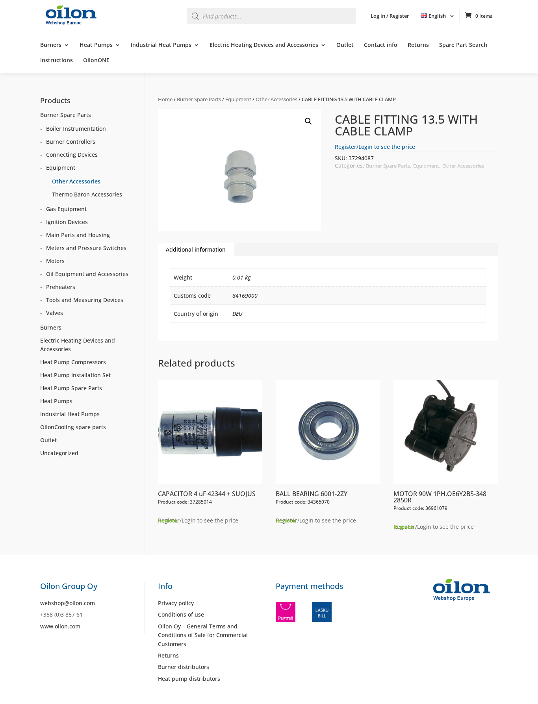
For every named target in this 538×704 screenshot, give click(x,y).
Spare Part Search (463, 45)
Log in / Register (390, 15)
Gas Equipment (66, 209)
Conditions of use (181, 614)
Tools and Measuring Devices (84, 300)
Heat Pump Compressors (73, 362)
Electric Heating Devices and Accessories (264, 45)
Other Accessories (276, 99)
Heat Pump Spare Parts (71, 388)
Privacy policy (176, 603)
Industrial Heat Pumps (161, 45)
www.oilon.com (60, 626)
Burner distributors (183, 667)
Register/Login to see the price (375, 146)
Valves (54, 313)
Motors (55, 261)
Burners (50, 45)
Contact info (380, 45)
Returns (418, 45)
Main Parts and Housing (78, 235)
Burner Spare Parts (199, 99)
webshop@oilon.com (67, 603)
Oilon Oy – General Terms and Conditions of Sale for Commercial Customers (203, 635)
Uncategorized (59, 453)
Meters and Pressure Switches (86, 248)
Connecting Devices (72, 154)
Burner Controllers (70, 141)
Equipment (238, 99)
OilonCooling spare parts (73, 427)
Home (165, 99)
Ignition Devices (67, 222)
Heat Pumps (96, 45)
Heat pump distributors (189, 678)
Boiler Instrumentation (76, 128)
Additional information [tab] (196, 249)
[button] (308, 121)
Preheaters (60, 287)
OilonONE (96, 60)
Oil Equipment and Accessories (87, 274)
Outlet (345, 45)
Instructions (56, 60)
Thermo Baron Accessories (87, 194)
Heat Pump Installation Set (75, 375)
